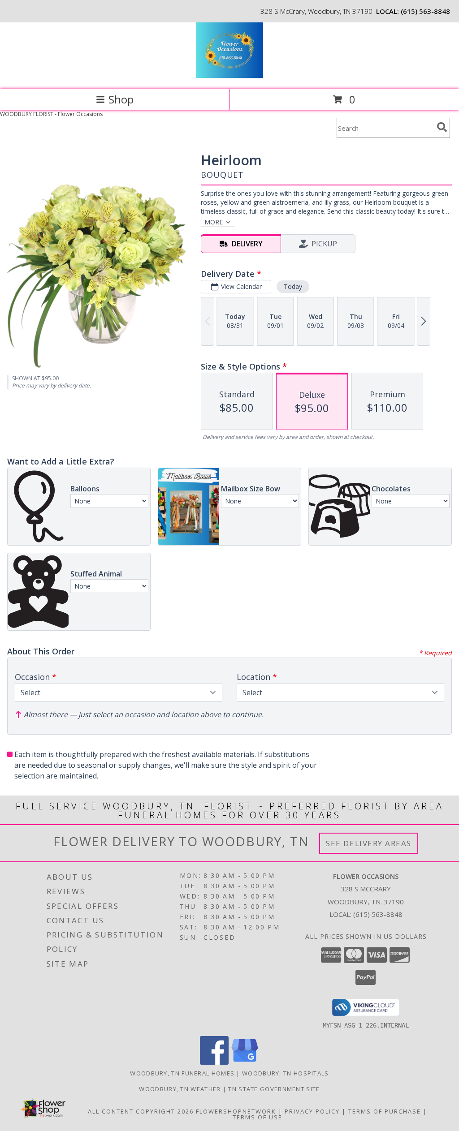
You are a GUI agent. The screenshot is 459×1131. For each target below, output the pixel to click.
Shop (121, 99)
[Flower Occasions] (229, 76)
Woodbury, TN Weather (180, 1089)
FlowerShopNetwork (236, 1111)
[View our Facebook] (214, 1062)
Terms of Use (257, 1117)
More (213, 222)
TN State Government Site (274, 1089)
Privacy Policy (312, 1111)
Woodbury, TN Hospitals (285, 1073)
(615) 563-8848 (425, 11)
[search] (442, 127)
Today (293, 286)
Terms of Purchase (384, 1111)
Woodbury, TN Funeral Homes (182, 1073)
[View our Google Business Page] (244, 1062)
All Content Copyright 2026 (141, 1111)
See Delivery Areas (368, 843)
